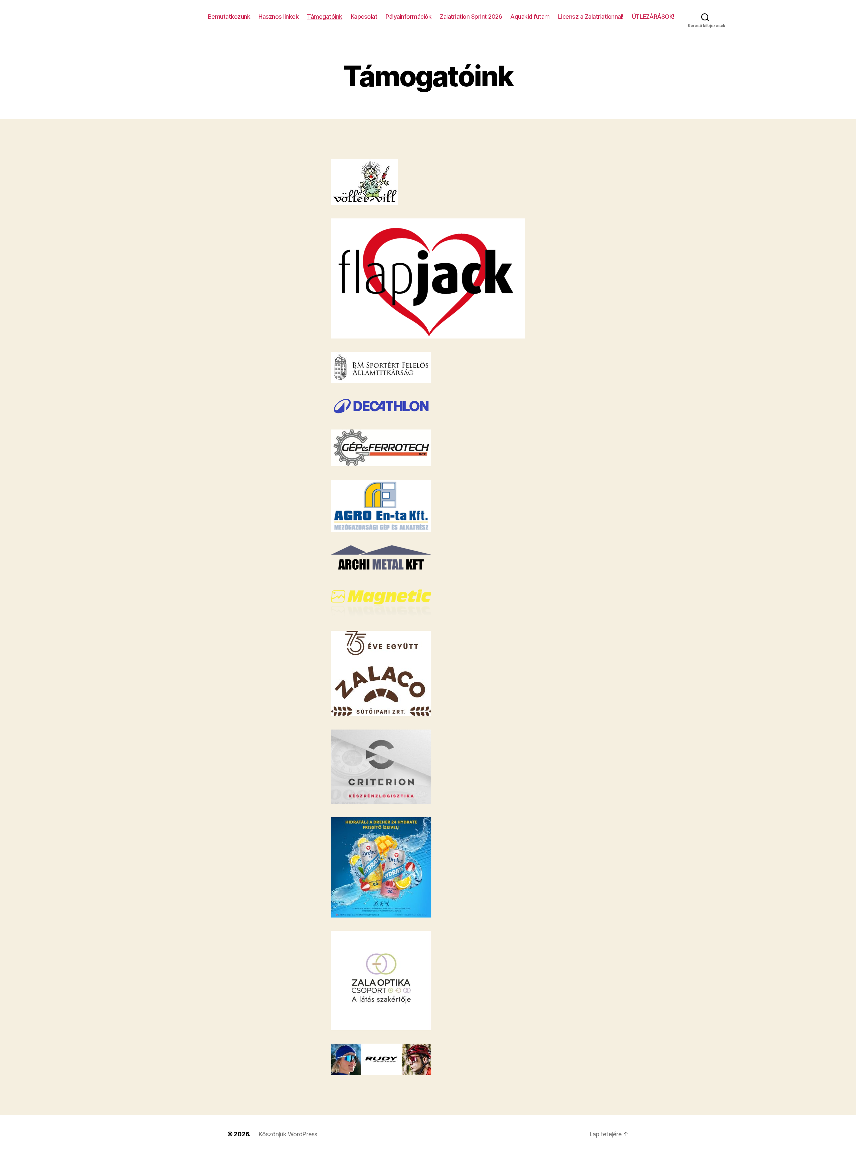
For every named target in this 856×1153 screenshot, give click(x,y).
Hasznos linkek (278, 16)
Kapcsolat (364, 16)
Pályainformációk (408, 16)
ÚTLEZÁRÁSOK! (653, 16)
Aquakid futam (530, 16)
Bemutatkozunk (229, 16)
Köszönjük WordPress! (288, 1134)
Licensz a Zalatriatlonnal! (591, 16)
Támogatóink (324, 16)
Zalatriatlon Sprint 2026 (471, 16)
